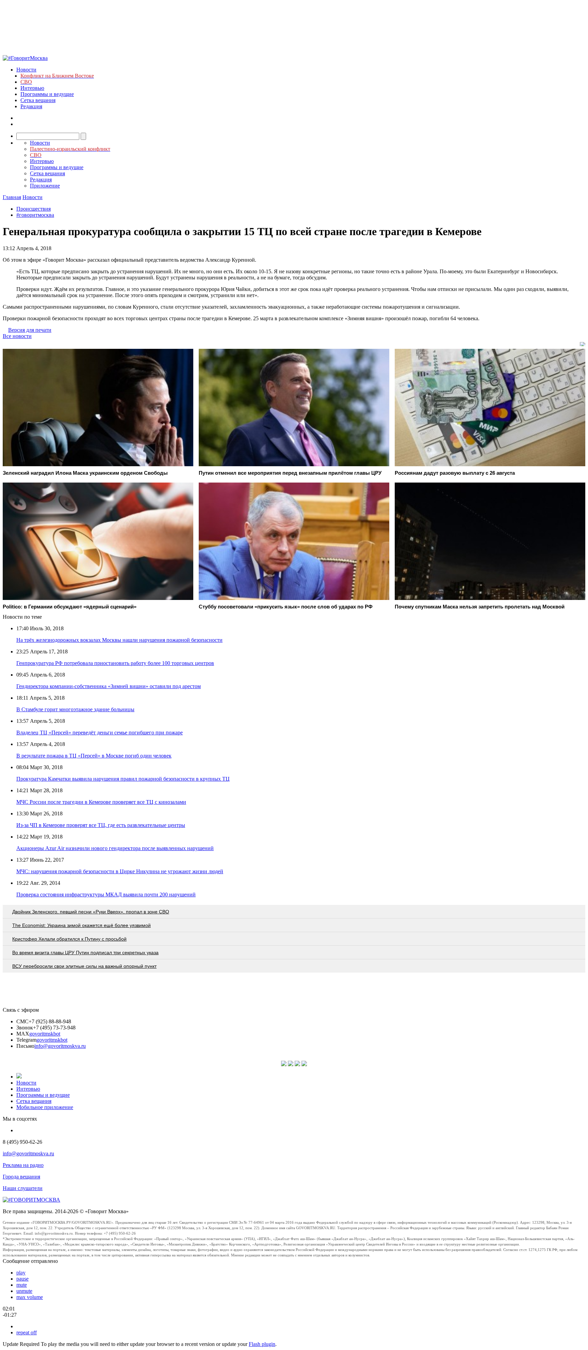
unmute (24, 1291)
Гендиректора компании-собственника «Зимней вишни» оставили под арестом (108, 686)
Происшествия (33, 209)
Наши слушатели (23, 1188)
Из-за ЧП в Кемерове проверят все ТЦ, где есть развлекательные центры (100, 825)
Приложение (45, 186)
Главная (12, 197)
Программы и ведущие (47, 94)
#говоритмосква (35, 215)
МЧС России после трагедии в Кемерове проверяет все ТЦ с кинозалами (101, 802)
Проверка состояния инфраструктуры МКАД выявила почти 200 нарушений (106, 894)
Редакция (31, 106)
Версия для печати (29, 330)
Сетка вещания (37, 100)
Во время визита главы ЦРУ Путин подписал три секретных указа (85, 952)
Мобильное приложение (44, 1107)
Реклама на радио (23, 1165)
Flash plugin (262, 1344)
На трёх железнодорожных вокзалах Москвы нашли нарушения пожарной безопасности (119, 640)
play (21, 1272)
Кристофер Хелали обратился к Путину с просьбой (69, 939)
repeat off (26, 1332)
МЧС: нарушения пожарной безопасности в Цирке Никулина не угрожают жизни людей (119, 871)
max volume (29, 1297)
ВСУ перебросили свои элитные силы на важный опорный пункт (84, 966)
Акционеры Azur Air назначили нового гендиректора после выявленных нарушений (115, 848)
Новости (26, 69)
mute (21, 1285)
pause (22, 1279)
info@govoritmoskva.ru (60, 1046)
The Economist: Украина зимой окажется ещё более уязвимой (81, 925)
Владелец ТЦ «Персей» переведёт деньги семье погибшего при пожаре (99, 732)
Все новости (17, 336)
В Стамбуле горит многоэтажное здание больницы (75, 709)
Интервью (32, 88)
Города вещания (21, 1177)
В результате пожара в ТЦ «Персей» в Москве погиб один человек (94, 756)
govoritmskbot (44, 1034)
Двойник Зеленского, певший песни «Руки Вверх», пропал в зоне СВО (90, 911)
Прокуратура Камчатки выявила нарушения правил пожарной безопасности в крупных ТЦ (123, 779)
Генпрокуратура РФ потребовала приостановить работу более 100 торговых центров (115, 663)
